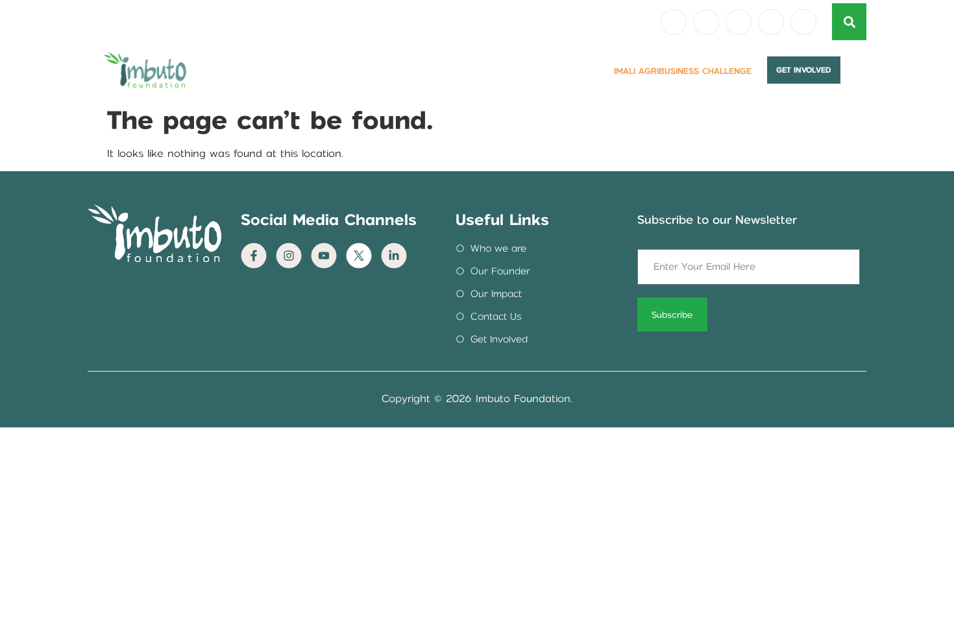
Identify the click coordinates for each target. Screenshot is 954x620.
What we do (394, 71)
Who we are (315, 71)
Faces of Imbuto (483, 71)
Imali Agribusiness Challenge (683, 71)
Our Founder (232, 71)
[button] (849, 21)
